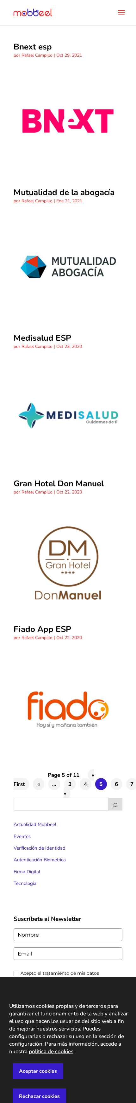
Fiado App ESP (42, 629)
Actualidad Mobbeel (35, 824)
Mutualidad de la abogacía (64, 192)
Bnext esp (33, 46)
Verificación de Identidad (39, 848)
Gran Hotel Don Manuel (59, 483)
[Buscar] (115, 804)
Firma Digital (27, 872)
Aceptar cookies (38, 1071)
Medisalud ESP (42, 338)
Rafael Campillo (37, 55)
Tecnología (25, 883)
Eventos (22, 836)
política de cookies (51, 1051)
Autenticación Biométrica (40, 860)
